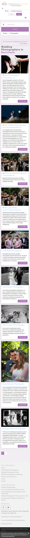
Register (12, 14)
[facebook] (3, 507)
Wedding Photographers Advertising (11, 474)
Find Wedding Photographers (9, 470)
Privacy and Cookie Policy (8, 476)
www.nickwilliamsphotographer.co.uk (11, 127)
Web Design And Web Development (11, 516)
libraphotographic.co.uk (8, 77)
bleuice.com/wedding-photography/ (11, 210)
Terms (3, 479)
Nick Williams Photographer (15, 125)
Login (19, 14)
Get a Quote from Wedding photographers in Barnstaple (15, 42)
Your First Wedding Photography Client (12, 489)
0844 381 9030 (7, 524)
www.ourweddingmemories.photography (13, 520)
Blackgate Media (10, 207)
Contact (3, 481)
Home (3, 468)
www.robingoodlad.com (8, 175)
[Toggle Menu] (25, 17)
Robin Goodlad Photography (15, 173)
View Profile (22, 101)
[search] (2, 8)
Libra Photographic (11, 75)
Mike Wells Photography (12, 250)
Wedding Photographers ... (9, 487)
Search (15, 29)
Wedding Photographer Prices (10, 472)
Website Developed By (14, 529)
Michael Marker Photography (13, 428)
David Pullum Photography (12, 287)
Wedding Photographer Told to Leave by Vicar (14, 496)
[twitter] (8, 507)
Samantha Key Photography (13, 384)
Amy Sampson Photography (13, 325)
